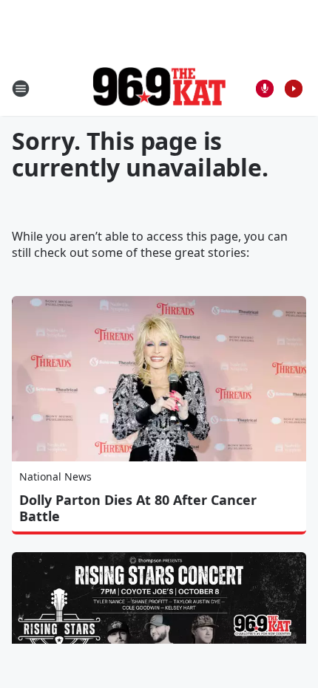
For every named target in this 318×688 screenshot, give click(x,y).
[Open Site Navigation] (21, 88)
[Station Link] (159, 88)
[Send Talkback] (265, 88)
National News (55, 476)
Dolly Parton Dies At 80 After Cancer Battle (138, 508)
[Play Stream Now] (293, 88)
